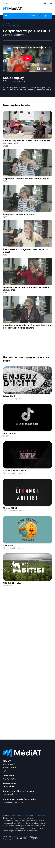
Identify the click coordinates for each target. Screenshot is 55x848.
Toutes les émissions (11, 26)
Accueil (6, 23)
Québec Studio (22, 816)
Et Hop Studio (40, 816)
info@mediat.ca (10, 794)
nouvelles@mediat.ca (13, 802)
